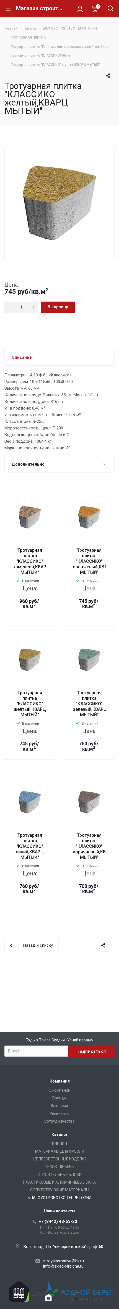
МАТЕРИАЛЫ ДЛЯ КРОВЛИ (59, 1151)
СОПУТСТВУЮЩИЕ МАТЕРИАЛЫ (59, 1190)
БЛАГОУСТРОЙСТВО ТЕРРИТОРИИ (59, 1197)
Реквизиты (59, 1113)
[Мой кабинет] (80, 8)
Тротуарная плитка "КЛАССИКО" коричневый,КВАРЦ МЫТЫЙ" (94, 846)
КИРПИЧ (59, 1143)
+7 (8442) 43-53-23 (58, 1221)
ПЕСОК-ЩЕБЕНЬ (59, 1167)
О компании (59, 1090)
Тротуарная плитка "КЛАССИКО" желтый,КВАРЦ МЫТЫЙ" (30, 703)
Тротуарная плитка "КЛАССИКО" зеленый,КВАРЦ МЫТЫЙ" (90, 703)
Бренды (59, 1098)
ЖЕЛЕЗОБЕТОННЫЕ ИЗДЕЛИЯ (59, 1159)
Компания (60, 1081)
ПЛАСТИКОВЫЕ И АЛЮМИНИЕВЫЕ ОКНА (59, 1182)
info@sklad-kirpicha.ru (63, 1266)
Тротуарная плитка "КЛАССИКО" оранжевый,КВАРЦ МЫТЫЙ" (93, 561)
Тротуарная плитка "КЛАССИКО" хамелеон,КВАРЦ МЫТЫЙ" (31, 561)
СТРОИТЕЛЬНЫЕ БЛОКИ (59, 1174)
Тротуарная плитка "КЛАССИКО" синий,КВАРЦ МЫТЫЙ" (30, 846)
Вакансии (59, 1106)
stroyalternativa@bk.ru (63, 1260)
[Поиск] (110, 9)
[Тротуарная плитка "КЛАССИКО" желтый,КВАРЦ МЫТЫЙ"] (59, 202)
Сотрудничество (59, 1121)
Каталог (59, 1134)
